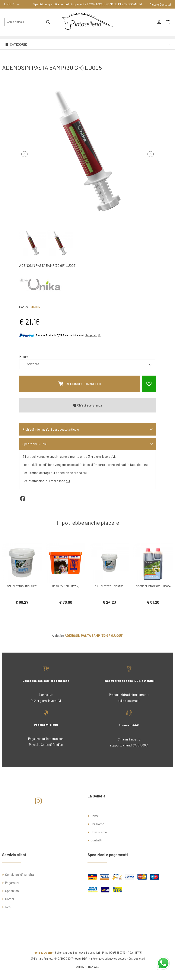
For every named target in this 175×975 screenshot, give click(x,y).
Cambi (9, 899)
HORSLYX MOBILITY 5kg (65, 585)
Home (94, 816)
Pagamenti (12, 883)
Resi (8, 907)
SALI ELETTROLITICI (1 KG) (109, 585)
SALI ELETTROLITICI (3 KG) (22, 585)
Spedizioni (12, 891)
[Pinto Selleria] (87, 33)
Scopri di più (93, 335)
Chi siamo (97, 824)
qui (85, 473)
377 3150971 (140, 745)
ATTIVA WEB (92, 966)
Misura (24, 357)
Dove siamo (98, 832)
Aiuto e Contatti (160, 4)
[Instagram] (38, 802)
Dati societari (136, 958)
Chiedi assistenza (89, 405)
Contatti (96, 840)
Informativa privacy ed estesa (108, 958)
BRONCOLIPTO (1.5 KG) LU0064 (153, 585)
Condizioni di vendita (19, 874)
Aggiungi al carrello (83, 384)
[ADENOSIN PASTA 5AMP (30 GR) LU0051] (87, 215)
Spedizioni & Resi (34, 444)
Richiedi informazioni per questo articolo (50, 429)
